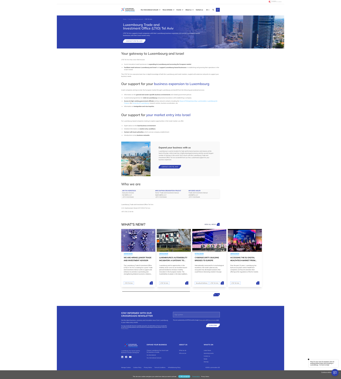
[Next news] (218, 294)
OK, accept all (184, 376)
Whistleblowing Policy (174, 367)
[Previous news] (215, 294)
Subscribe (213, 325)
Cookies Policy (137, 367)
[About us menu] (193, 10)
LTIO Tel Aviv (129, 283)
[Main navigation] (218, 10)
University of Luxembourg (140, 103)
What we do (182, 350)
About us (188, 10)
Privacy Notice (124, 328)
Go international (151, 355)
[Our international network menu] (159, 10)
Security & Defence (201, 283)
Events (179, 10)
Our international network (149, 10)
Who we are (182, 353)
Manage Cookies (126, 367)
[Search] (213, 10)
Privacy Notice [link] (205, 376)
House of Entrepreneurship (188, 101)
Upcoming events (209, 353)
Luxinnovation (201, 101)
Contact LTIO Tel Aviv (134, 41)
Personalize (196, 376)
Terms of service (212, 320)
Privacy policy (202, 320)
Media (205, 359)
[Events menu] (182, 10)
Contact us (199, 10)
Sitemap (206, 362)
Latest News (207, 350)
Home (125, 19)
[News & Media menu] (173, 10)
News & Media (167, 10)
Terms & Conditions (159, 367)
